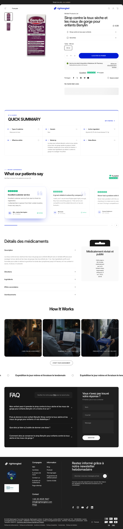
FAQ (54, 395)
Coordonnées (61, 525)
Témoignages (51, 473)
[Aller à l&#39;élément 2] (8, 26)
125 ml (68, 48)
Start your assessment (61, 363)
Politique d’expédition (51, 525)
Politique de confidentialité (26, 525)
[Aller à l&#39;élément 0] (8, 16)
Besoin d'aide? (114, 78)
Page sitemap (37, 485)
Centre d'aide (51, 481)
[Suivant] (53, 37)
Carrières (35, 470)
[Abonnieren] (105, 476)
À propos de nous (36, 474)
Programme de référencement (52, 476)
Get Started (109, 120)
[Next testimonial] (117, 225)
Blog (48, 467)
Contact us (36, 478)
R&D (33, 467)
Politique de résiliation (71, 525)
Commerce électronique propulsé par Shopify (30, 522)
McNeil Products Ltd (71, 13)
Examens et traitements (36, 481)
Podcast (49, 470)
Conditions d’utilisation (39, 525)
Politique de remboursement (11, 525)
